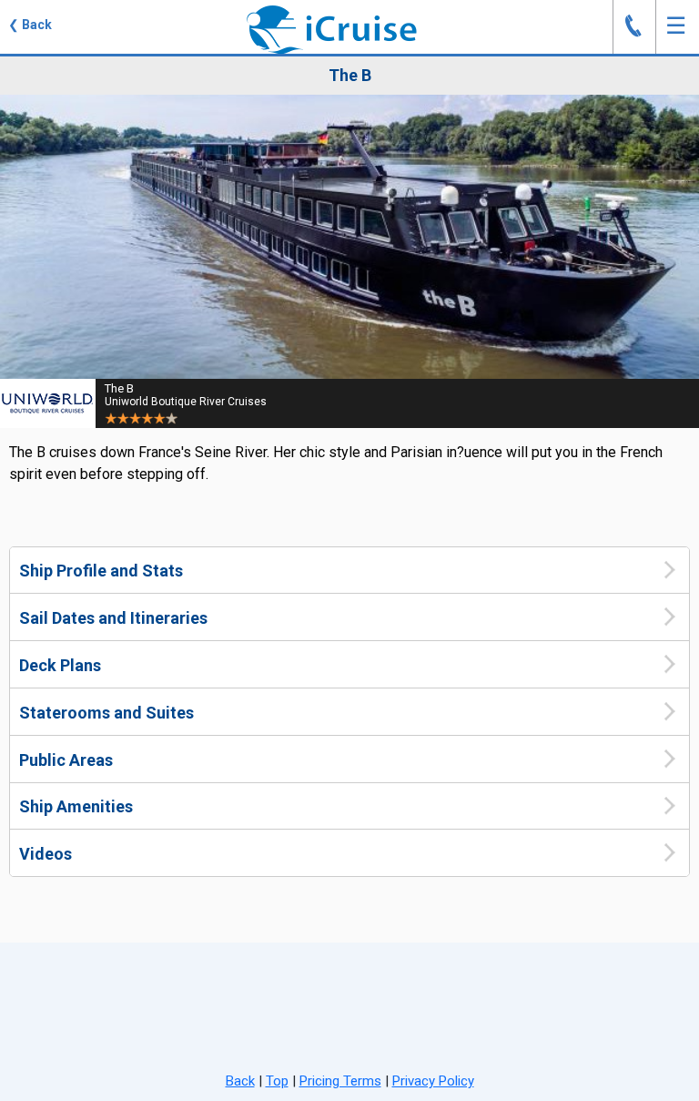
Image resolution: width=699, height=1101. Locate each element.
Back (240, 1081)
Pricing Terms (340, 1081)
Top (277, 1081)
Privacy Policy (433, 1081)
